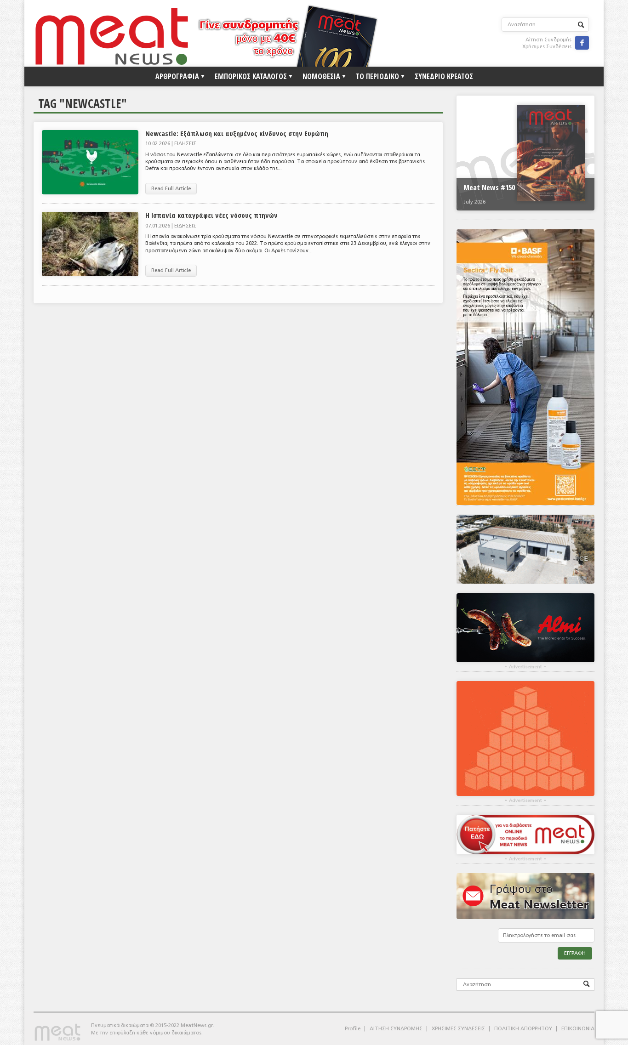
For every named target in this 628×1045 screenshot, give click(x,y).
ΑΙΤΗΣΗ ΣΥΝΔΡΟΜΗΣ (396, 1029)
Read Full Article (171, 189)
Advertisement (525, 667)
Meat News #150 (489, 187)
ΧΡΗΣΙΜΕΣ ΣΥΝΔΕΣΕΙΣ (458, 1029)
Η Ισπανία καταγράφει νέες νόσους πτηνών (211, 215)
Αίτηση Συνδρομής (548, 40)
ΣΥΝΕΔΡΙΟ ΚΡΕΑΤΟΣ (444, 76)
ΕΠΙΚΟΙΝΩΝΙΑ (577, 1029)
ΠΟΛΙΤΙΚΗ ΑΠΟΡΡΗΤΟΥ (523, 1029)
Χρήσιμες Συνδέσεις (546, 47)
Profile (352, 1029)
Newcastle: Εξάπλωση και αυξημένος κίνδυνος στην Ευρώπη (236, 133)
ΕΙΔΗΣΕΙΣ (185, 144)
